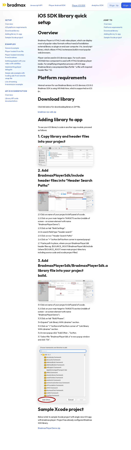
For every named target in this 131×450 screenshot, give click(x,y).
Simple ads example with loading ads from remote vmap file (15, 76)
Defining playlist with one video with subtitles (15, 62)
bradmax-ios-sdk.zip (47, 112)
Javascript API (36, 5)
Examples (10, 44)
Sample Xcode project (14, 37)
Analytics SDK (97, 5)
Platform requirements (113, 27)
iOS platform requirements (16, 27)
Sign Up (114, 5)
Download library (12, 31)
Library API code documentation (11, 99)
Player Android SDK (57, 5)
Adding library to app (13, 34)
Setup (8, 20)
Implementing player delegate (13, 68)
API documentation (16, 91)
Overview (9, 24)
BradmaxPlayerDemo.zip (49, 428)
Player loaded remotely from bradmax (14, 56)
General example (12, 48)
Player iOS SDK (78, 5)
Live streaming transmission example (14, 83)
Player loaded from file (14, 51)
